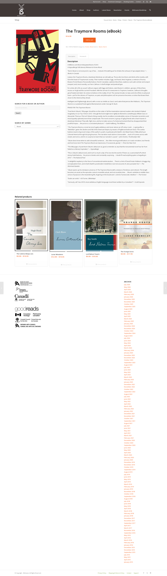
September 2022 (129, 392)
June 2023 (127, 370)
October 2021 (128, 418)
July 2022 (127, 397)
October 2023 (128, 360)
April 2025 (127, 316)
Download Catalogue (114, 1)
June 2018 (127, 504)
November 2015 (129, 550)
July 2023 (127, 367)
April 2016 (127, 538)
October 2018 (128, 494)
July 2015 (127, 555)
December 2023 (129, 355)
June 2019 (127, 477)
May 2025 (127, 314)
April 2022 (127, 404)
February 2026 (129, 294)
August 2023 (128, 365)
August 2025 (128, 309)
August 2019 (128, 472)
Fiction (87, 47)
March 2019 (128, 484)
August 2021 (128, 423)
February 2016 (129, 543)
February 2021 (129, 438)
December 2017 (129, 518)
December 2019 (129, 462)
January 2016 (128, 545)
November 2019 (129, 465)
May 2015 (127, 557)
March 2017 (128, 528)
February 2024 (129, 350)
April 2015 (127, 560)
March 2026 (128, 292)
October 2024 (128, 331)
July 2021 (127, 426)
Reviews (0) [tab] (83, 56)
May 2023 (127, 372)
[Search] (150, 10)
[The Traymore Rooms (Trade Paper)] (2, 288)
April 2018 (127, 508)
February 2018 (129, 513)
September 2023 (129, 363)
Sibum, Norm (103, 47)
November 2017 (129, 521)
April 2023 (127, 375)
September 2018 (129, 496)
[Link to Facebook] (143, 1)
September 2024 (129, 333)
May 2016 (127, 535)
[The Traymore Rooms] (37, 61)
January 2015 (128, 562)
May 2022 (127, 401)
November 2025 (129, 302)
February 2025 (129, 321)
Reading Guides (129, 1)
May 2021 (127, 431)
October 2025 (128, 304)
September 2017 (129, 523)
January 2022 (128, 411)
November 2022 (129, 387)
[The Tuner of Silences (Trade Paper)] (165, 288)
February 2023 (129, 380)
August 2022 (128, 394)
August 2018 (128, 499)
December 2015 (129, 547)
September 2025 (129, 306)
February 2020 (129, 457)
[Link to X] (147, 1)
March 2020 (128, 455)
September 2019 (129, 470)
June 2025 (127, 311)
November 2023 (129, 358)
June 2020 (127, 448)
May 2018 (127, 506)
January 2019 (128, 489)
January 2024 (128, 353)
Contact (138, 1)
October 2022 (128, 389)
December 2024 (129, 326)
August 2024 (128, 336)
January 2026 (128, 297)
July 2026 (127, 285)
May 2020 (127, 450)
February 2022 (129, 409)
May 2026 (127, 287)
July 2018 (127, 501)
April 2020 (127, 453)
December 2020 (129, 440)
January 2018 (128, 516)
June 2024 (127, 341)
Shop (104, 1)
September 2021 (129, 421)
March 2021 (128, 435)
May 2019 (127, 479)
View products (32, 264)
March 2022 (128, 406)
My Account (96, 1)
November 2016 (129, 530)
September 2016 (129, 533)
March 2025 (128, 319)
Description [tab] (71, 56)
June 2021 (127, 428)
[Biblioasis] (21, 10)
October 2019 (128, 467)
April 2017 (127, 526)
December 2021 (129, 414)
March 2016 (128, 540)
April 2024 (127, 345)
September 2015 (129, 552)
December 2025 (129, 299)
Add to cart (89, 40)
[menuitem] (97, 1)
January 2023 (128, 382)
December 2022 (129, 384)
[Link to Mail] (150, 1)
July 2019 (127, 474)
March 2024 (128, 348)
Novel (91, 47)
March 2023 (128, 377)
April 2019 (127, 482)
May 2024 (127, 343)
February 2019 (129, 487)
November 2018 (129, 491)
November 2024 (129, 328)
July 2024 (127, 338)
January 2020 (128, 460)
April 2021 (127, 433)
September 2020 (129, 445)
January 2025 (128, 324)
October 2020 (128, 443)
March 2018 (128, 511)
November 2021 (129, 416)
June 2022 (127, 399)
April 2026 (127, 289)
